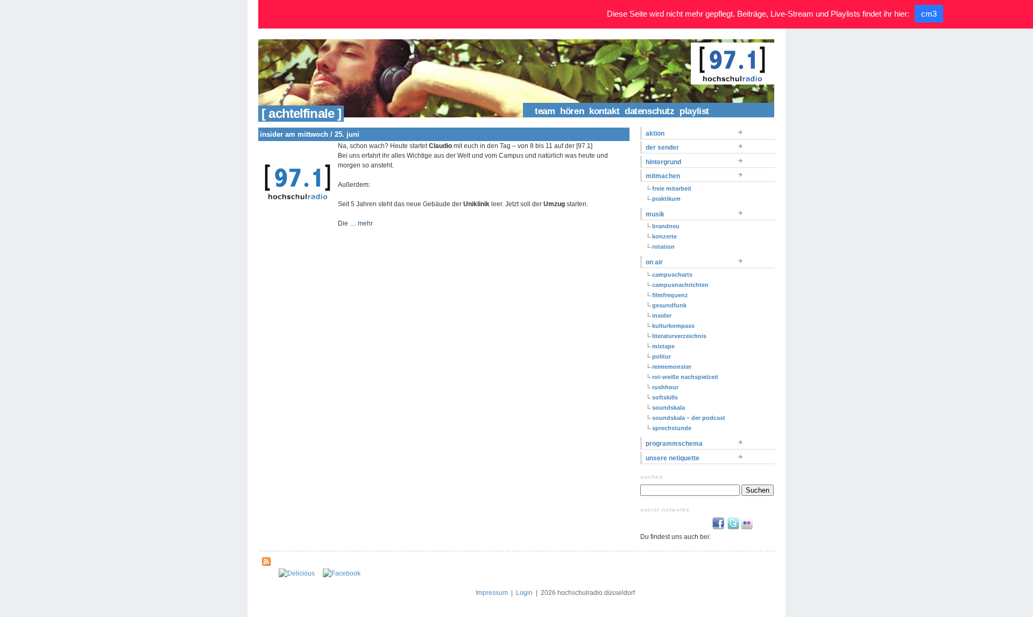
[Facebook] (341, 573)
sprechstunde (671, 428)
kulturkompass (673, 325)
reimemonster (671, 366)
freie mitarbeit (671, 188)
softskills (665, 397)
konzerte (664, 236)
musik (655, 214)
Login (524, 593)
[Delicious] (297, 573)
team (545, 111)
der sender (662, 147)
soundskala (668, 407)
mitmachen (663, 176)
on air (654, 262)
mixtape (663, 346)
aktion (655, 133)
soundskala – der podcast (688, 418)
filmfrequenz (670, 295)
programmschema (674, 443)
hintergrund (663, 162)
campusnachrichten (680, 285)
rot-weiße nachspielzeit (685, 377)
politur (661, 356)
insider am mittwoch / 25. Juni (309, 134)
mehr (365, 223)
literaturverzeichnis (679, 336)
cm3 (929, 13)
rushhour (665, 387)
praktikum (666, 198)
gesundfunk (669, 305)
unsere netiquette (672, 458)
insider (661, 315)
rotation (663, 246)
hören (572, 111)
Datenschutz (649, 111)
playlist (694, 111)
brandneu (666, 226)
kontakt (604, 111)
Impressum (492, 593)
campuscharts (672, 274)
